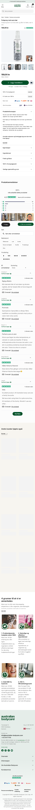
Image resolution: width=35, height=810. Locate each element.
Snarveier (4, 756)
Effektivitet (5, 241)
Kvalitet (17, 245)
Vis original (15, 292)
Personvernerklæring (7, 790)
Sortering (14, 265)
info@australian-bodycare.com (12, 735)
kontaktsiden (21, 740)
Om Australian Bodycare (9, 765)
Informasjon (5, 761)
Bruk (4, 248)
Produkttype (25, 245)
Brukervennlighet (7, 245)
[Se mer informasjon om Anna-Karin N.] (31, 358)
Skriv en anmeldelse (27, 225)
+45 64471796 (6, 737)
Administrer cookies (27, 790)
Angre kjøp (4, 747)
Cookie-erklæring (17, 790)
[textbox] (17, 234)
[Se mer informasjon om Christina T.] (31, 273)
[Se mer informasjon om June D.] (31, 382)
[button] (29, 28)
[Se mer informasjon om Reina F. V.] (31, 326)
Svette (19, 241)
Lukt (13, 241)
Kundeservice (6, 770)
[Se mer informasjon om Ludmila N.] (31, 300)
